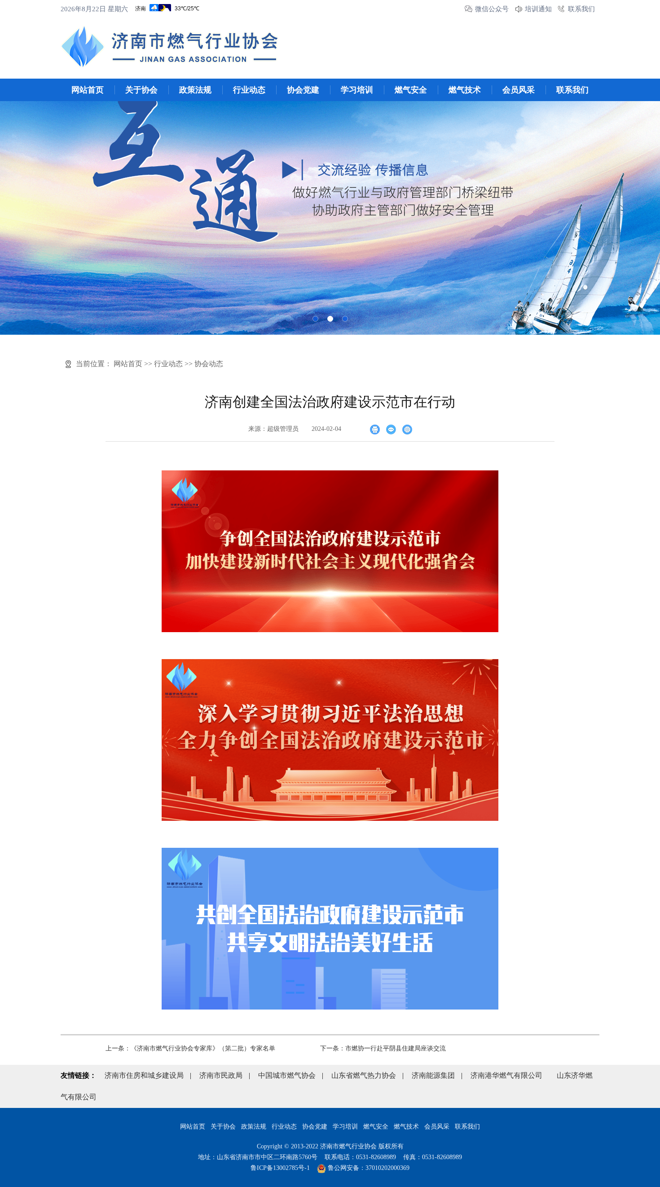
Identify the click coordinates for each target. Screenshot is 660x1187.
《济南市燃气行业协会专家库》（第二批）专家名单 (203, 1048)
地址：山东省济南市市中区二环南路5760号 (257, 1157)
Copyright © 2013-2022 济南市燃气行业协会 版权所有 (330, 1146)
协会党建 (303, 89)
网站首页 (87, 89)
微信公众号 (492, 9)
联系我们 (581, 9)
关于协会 (141, 89)
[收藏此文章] (407, 428)
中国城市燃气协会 (287, 1075)
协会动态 (208, 364)
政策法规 (195, 89)
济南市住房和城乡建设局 (144, 1075)
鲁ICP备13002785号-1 (280, 1168)
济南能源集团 (433, 1075)
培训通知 (538, 9)
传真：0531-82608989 (432, 1157)
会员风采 (518, 89)
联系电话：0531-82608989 (360, 1157)
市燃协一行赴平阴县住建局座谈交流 (395, 1048)
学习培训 (357, 89)
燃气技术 (465, 89)
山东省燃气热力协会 (363, 1075)
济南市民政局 (220, 1075)
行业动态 (249, 89)
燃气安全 (411, 89)
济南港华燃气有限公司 (506, 1075)
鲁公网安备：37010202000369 (367, 1168)
